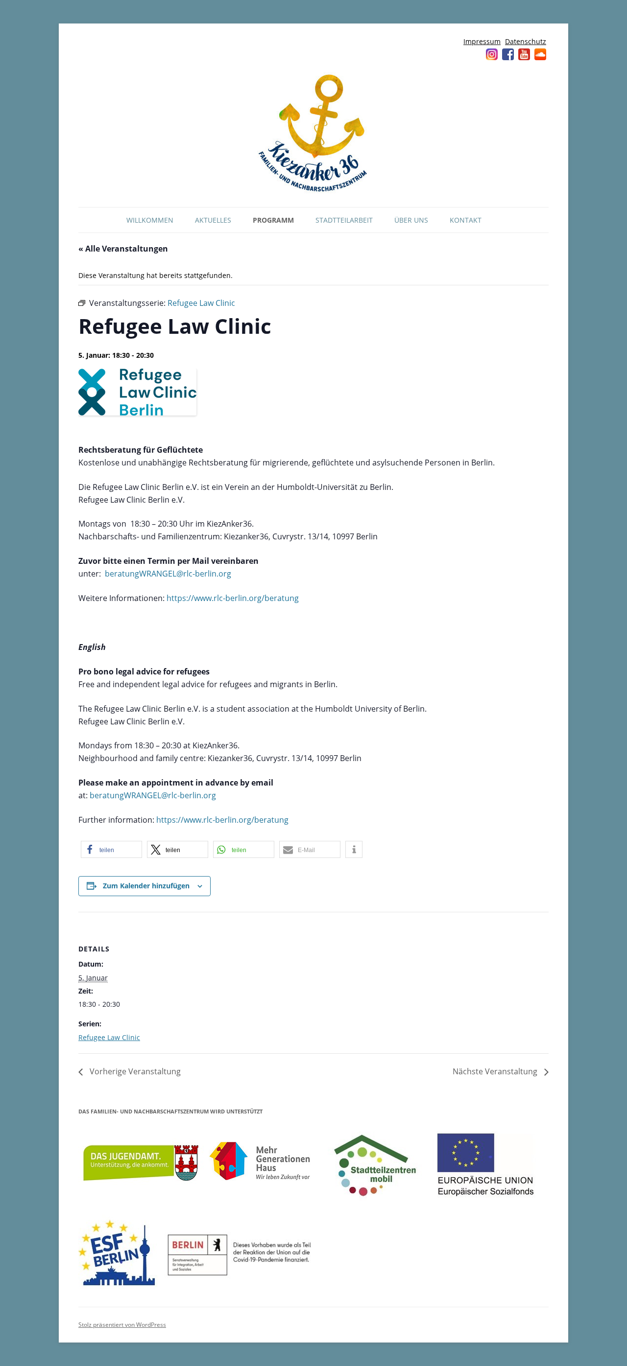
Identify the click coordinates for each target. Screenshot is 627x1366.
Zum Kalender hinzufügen (146, 885)
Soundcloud (540, 54)
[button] (111, 849)
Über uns (411, 220)
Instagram (492, 54)
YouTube (524, 54)
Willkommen (149, 220)
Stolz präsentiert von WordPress (122, 1324)
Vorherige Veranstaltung (134, 1071)
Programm (273, 220)
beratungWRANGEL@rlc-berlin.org (168, 573)
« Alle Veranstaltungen (123, 248)
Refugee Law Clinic (109, 1037)
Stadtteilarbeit (344, 220)
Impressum (482, 41)
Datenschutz (525, 41)
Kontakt (466, 220)
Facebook (508, 54)
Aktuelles (213, 220)
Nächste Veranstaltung (496, 1071)
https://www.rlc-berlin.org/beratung (233, 598)
